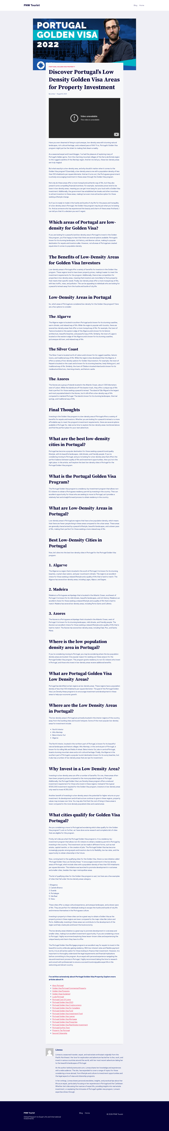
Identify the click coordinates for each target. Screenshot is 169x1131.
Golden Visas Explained (61, 994)
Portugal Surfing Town (61, 1028)
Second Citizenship (59, 1033)
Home (141, 5)
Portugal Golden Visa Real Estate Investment (70, 1025)
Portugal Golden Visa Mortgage (64, 1019)
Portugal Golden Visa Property (62, 67)
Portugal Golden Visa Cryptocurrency (66, 1005)
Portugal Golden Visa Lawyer (63, 1016)
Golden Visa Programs (61, 991)
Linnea (53, 94)
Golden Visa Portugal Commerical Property (69, 988)
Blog (135, 5)
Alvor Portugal (58, 985)
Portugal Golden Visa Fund (62, 1011)
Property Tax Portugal (61, 1030)
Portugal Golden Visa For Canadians (66, 1008)
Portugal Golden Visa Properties (64, 1022)
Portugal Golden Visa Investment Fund (67, 1013)
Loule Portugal (58, 997)
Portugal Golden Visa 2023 (62, 1002)
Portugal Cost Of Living (61, 999)
